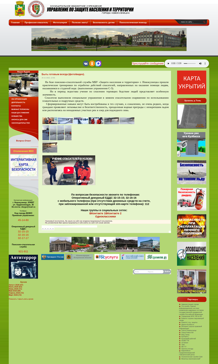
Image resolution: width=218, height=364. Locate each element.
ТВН (183, 345)
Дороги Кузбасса (187, 324)
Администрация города (190, 304)
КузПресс (185, 336)
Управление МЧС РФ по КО (191, 316)
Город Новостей (187, 332)
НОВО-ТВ (185, 340)
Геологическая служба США (191, 357)
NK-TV (183, 346)
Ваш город (185, 334)
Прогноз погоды (187, 349)
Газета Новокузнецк (188, 330)
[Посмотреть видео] (191, 238)
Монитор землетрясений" (191, 359)
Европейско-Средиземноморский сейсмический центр (187, 353)
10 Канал (184, 342)
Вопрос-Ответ (23, 140)
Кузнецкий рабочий (188, 338)
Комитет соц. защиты (189, 322)
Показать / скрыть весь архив (21, 299)
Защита (73, 9)
